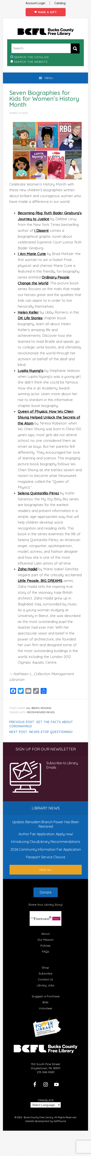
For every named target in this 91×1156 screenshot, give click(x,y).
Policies (45, 945)
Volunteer (45, 1008)
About (45, 933)
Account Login (35, 3)
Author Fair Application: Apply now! (46, 834)
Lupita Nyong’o (30, 370)
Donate (45, 892)
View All (45, 870)
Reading (46, 708)
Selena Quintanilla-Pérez (38, 493)
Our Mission (45, 939)
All (28, 708)
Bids (45, 1002)
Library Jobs (45, 985)
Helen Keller (28, 312)
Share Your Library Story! (45, 904)
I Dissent (41, 230)
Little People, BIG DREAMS (40, 580)
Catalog (60, 3)
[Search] (75, 48)
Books (36, 708)
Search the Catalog (31, 57)
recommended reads (41, 712)
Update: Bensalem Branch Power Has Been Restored (45, 824)
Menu (49, 78)
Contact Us (45, 979)
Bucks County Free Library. (39, 1117)
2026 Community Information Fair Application (45, 849)
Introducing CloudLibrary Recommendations (45, 841)
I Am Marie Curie (32, 253)
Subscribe (45, 973)
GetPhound (60, 1121)
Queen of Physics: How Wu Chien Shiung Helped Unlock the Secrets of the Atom (49, 417)
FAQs (45, 951)
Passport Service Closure (45, 857)
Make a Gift (47, 12)
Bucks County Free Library (45, 32)
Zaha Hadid (27, 569)
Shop (45, 967)
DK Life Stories (30, 318)
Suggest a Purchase (45, 996)
